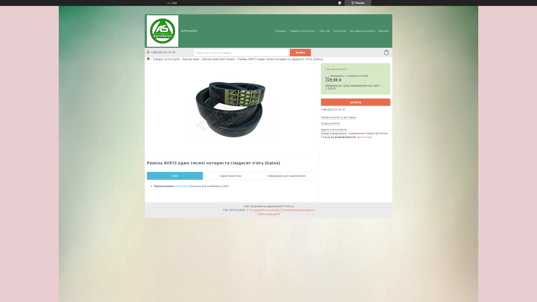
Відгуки (383, 31)
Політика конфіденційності (299, 210)
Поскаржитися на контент (264, 210)
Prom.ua (289, 206)
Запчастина (181, 186)
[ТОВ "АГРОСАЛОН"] (162, 31)
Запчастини (190, 59)
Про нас (325, 31)
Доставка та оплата (362, 31)
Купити (355, 102)
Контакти (340, 31)
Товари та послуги (301, 31)
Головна (280, 31)
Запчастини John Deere (218, 59)
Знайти (300, 52)
